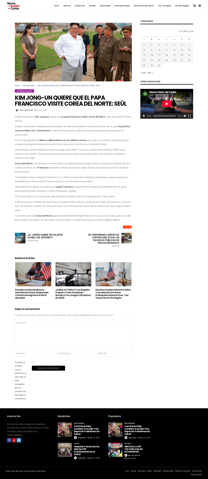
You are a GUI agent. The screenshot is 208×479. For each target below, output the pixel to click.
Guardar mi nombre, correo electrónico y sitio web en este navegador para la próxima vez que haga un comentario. (21, 380)
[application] (166, 104)
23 (152, 60)
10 (159, 50)
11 (167, 50)
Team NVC (82, 438)
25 (167, 60)
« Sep (143, 72)
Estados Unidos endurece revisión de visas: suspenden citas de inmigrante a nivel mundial (32, 294)
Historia (67, 5)
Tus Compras (164, 5)
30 (152, 65)
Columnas (80, 5)
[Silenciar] (185, 115)
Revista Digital (182, 5)
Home (17, 86)
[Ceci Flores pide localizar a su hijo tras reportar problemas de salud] (65, 429)
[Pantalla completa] (189, 115)
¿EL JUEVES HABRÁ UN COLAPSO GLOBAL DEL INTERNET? (45, 237)
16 (152, 55)
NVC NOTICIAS (26, 110)
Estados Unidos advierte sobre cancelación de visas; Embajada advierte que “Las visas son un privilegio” (113, 294)
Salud (76, 443)
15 (144, 55)
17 (159, 55)
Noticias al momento (144, 5)
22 (144, 60)
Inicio (56, 5)
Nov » (150, 72)
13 (182, 50)
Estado (92, 5)
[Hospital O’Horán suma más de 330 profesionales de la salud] (65, 450)
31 (159, 65)
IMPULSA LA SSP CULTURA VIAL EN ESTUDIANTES (133, 449)
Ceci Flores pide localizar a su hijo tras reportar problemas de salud (86, 430)
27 (182, 60)
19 (174, 55)
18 (167, 55)
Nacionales (105, 5)
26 (174, 60)
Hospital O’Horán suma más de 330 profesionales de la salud (86, 450)
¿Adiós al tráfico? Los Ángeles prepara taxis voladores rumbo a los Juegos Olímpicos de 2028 (73, 294)
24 (159, 60)
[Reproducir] (144, 115)
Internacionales (122, 5)
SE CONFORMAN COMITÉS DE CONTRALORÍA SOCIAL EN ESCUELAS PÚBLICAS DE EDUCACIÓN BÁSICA (103, 240)
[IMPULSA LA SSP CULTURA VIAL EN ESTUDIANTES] (115, 450)
